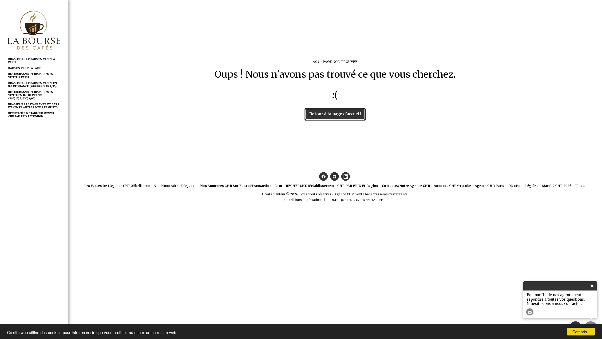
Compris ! (581, 332)
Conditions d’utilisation (302, 200)
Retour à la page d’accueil (335, 114)
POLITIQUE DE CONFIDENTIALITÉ (355, 200)
